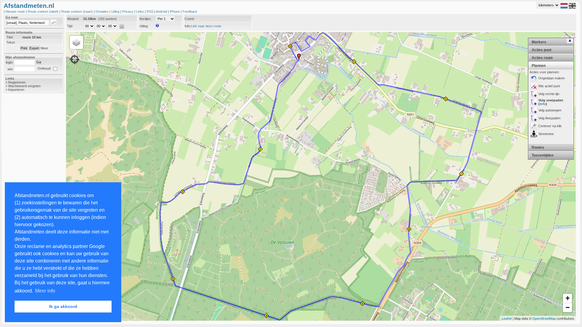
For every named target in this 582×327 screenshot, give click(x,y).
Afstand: (73, 19)
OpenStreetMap (544, 318)
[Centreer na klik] (533, 126)
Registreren (16, 82)
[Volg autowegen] (533, 110)
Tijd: (70, 26)
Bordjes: (145, 19)
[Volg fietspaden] (533, 118)
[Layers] (76, 42)
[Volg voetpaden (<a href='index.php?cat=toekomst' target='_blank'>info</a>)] (533, 102)
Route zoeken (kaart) (77, 11)
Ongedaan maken (551, 78)
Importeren (16, 89)
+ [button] (568, 298)
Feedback (189, 11)
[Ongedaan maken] (533, 78)
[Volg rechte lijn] (533, 94)
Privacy (128, 11)
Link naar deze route (206, 26)
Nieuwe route (15, 11)
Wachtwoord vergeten (24, 86)
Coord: (190, 19)
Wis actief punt (549, 86)
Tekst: (10, 42)
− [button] (568, 307)
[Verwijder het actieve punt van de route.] (533, 86)
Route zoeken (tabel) (43, 11)
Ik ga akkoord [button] (63, 306)
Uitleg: (144, 26)
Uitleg (115, 11)
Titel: (9, 37)
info (543, 104)
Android (162, 11)
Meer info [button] (45, 290)
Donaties (102, 11)
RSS (150, 11)
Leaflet (507, 318)
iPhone (175, 11)
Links (140, 11)
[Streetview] (533, 133)
